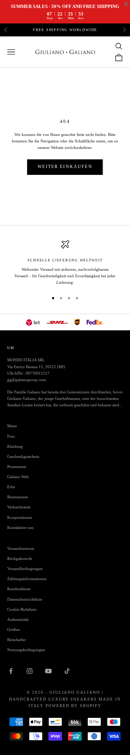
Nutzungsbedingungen (26, 650)
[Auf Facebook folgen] (10, 671)
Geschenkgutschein (23, 456)
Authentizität (18, 619)
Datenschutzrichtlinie (24, 599)
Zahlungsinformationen (27, 579)
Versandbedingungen (25, 568)
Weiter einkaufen (65, 166)
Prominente (16, 466)
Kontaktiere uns (20, 527)
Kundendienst (18, 589)
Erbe (11, 487)
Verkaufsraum (19, 507)
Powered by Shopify (74, 705)
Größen (13, 629)
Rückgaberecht (19, 558)
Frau (11, 436)
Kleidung (15, 446)
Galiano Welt (18, 476)
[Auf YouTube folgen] (48, 671)
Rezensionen (17, 497)
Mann (12, 426)
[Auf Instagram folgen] (29, 671)
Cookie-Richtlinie (21, 609)
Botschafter (16, 639)
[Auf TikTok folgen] (67, 671)
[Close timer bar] (126, 4)
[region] (65, 263)
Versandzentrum (20, 548)
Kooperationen (19, 517)
